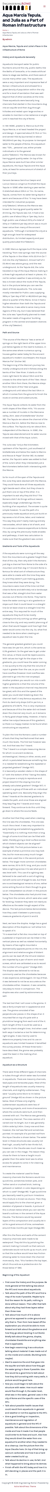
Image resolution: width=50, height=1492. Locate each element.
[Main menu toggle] (45, 6)
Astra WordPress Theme (25, 1486)
